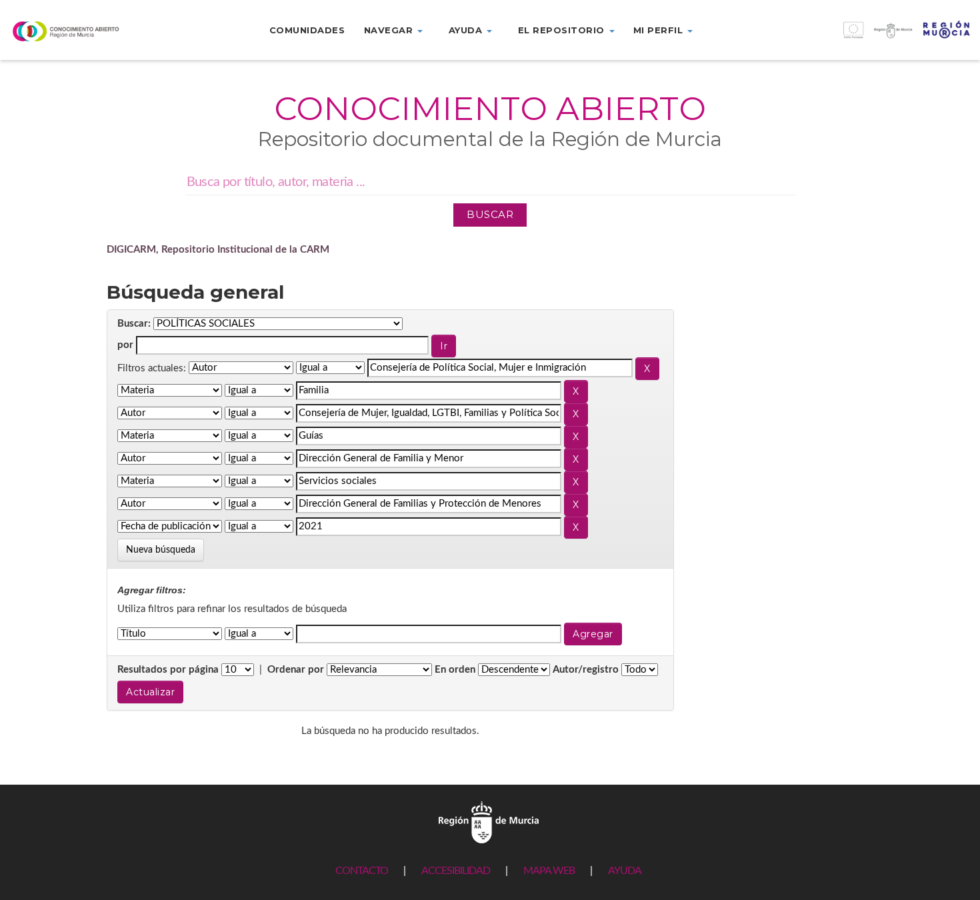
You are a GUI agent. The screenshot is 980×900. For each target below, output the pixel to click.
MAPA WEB (549, 870)
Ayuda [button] (467, 30)
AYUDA (624, 870)
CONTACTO (361, 870)
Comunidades (307, 30)
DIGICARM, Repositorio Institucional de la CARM (218, 250)
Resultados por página (168, 670)
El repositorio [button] (563, 30)
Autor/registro (586, 670)
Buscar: (134, 324)
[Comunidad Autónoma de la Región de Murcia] (489, 822)
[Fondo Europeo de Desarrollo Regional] (858, 37)
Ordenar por (295, 670)
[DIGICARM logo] (81, 31)
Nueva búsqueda (160, 550)
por (125, 345)
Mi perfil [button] (659, 30)
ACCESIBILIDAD (455, 870)
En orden (455, 670)
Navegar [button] (390, 30)
